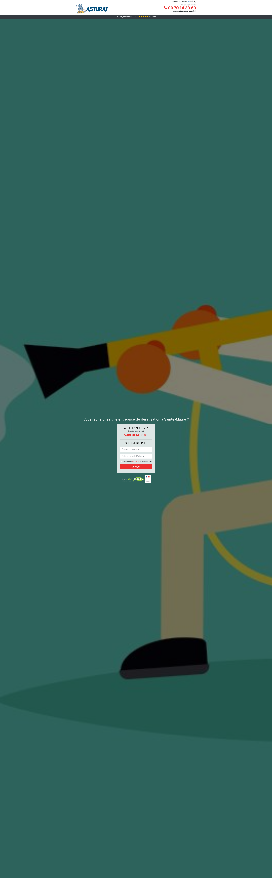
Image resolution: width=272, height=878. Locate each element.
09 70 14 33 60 (181, 8)
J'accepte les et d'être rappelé (137, 461)
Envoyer (136, 466)
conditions (136, 461)
